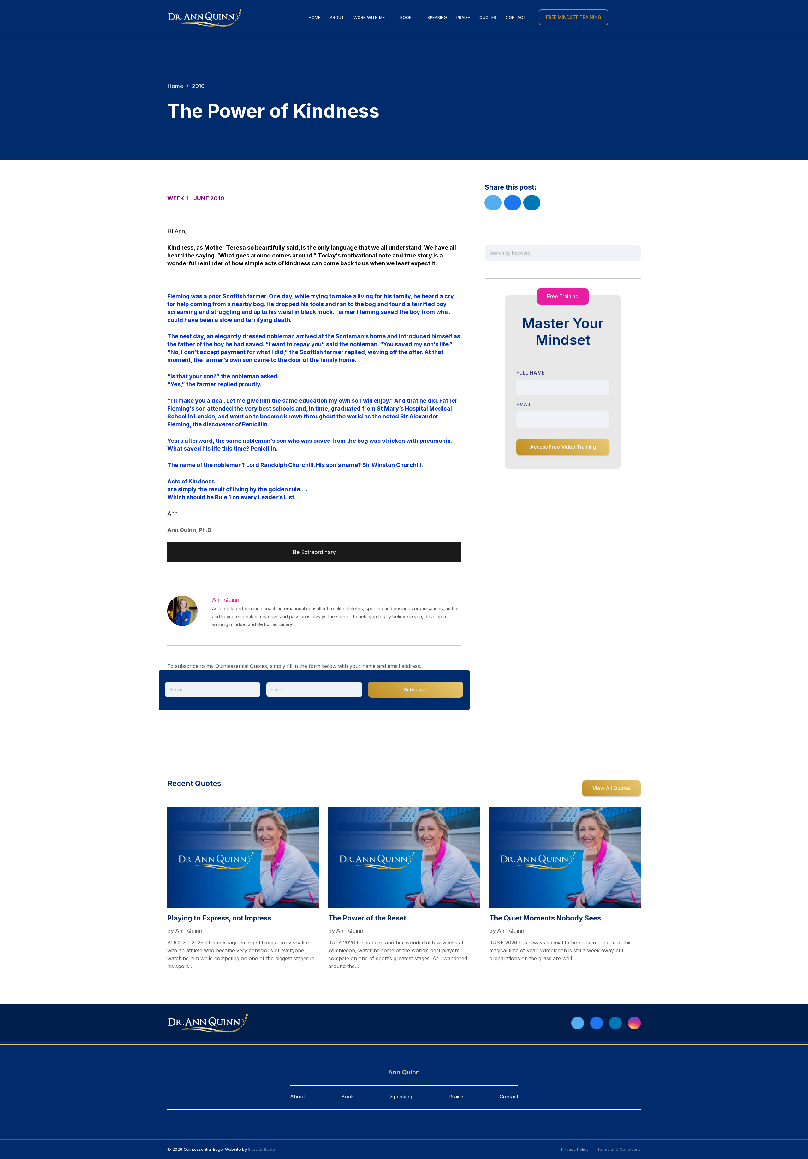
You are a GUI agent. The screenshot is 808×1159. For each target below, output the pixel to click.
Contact (509, 1096)
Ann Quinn (225, 599)
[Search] (617, 17)
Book (347, 1096)
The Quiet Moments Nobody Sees (545, 918)
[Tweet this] (493, 202)
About (297, 1096)
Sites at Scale (261, 1149)
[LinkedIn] (615, 1023)
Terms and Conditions (619, 1149)
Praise (456, 1096)
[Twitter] (577, 1023)
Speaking (401, 1096)
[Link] (205, 17)
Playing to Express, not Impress (219, 918)
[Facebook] (596, 1023)
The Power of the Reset (367, 918)
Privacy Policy (575, 1149)
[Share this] (512, 202)
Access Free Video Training (563, 447)
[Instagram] (634, 1023)
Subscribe (416, 689)
